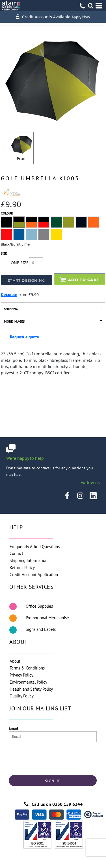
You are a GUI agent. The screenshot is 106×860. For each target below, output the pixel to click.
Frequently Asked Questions (35, 546)
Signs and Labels (41, 629)
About (15, 661)
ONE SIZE (20, 262)
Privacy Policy (21, 675)
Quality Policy (22, 696)
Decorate (9, 294)
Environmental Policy (28, 682)
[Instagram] (80, 496)
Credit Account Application (34, 574)
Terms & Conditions (27, 668)
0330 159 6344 (67, 804)
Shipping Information (28, 560)
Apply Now (81, 16)
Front (22, 158)
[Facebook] (67, 496)
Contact (16, 553)
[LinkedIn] (93, 496)
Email (13, 728)
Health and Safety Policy (31, 689)
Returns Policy (22, 567)
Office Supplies (39, 606)
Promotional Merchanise (47, 617)
